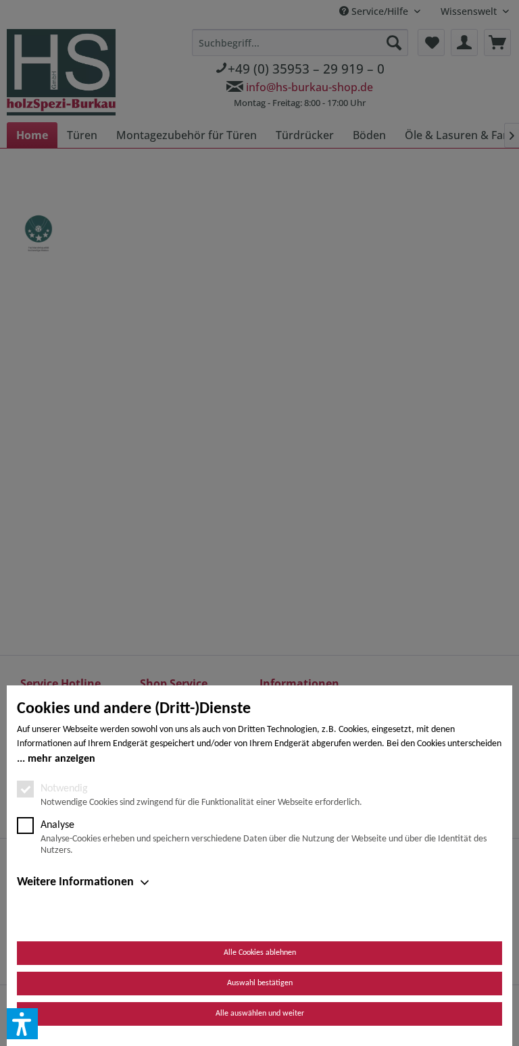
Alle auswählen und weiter (260, 1014)
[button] (22, 1023)
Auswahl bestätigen (260, 983)
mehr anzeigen (61, 759)
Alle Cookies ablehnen (260, 953)
